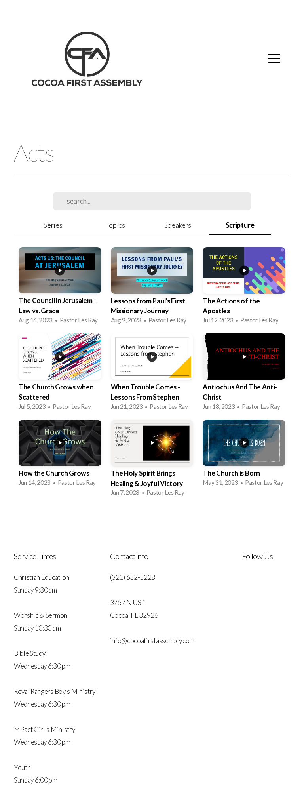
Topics (115, 225)
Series (53, 225)
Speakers (177, 225)
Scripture (240, 225)
